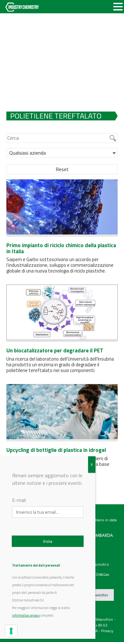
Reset (62, 169)
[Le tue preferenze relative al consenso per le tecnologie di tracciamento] (11, 631)
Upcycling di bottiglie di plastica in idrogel (56, 450)
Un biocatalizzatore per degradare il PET (54, 350)
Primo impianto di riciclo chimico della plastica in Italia (61, 248)
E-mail (19, 500)
